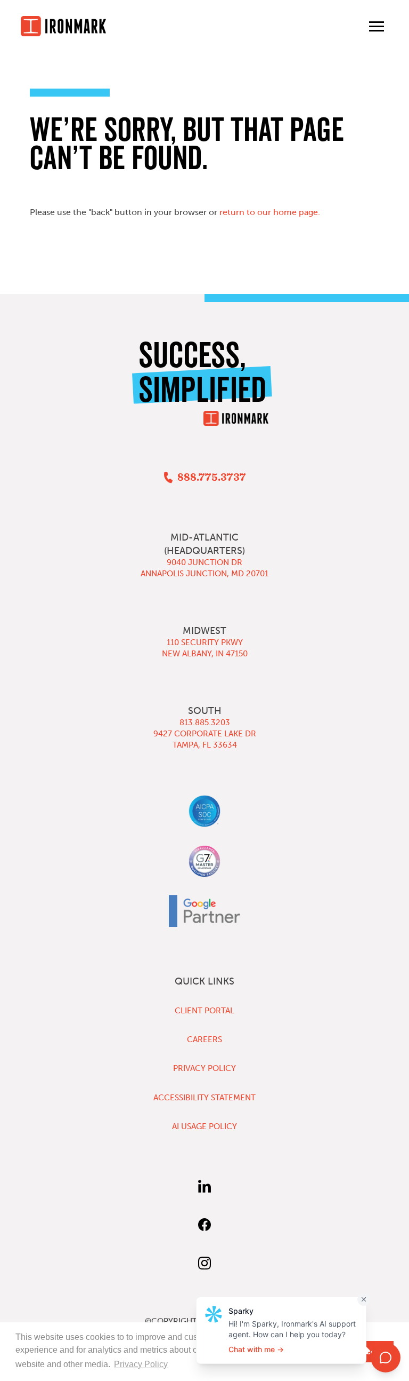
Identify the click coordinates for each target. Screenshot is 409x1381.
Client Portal (204, 1010)
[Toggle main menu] (376, 26)
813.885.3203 (204, 722)
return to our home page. (269, 212)
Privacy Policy (204, 1068)
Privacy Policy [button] (141, 1364)
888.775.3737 (211, 477)
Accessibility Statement (204, 1097)
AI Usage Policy (204, 1126)
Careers (204, 1039)
